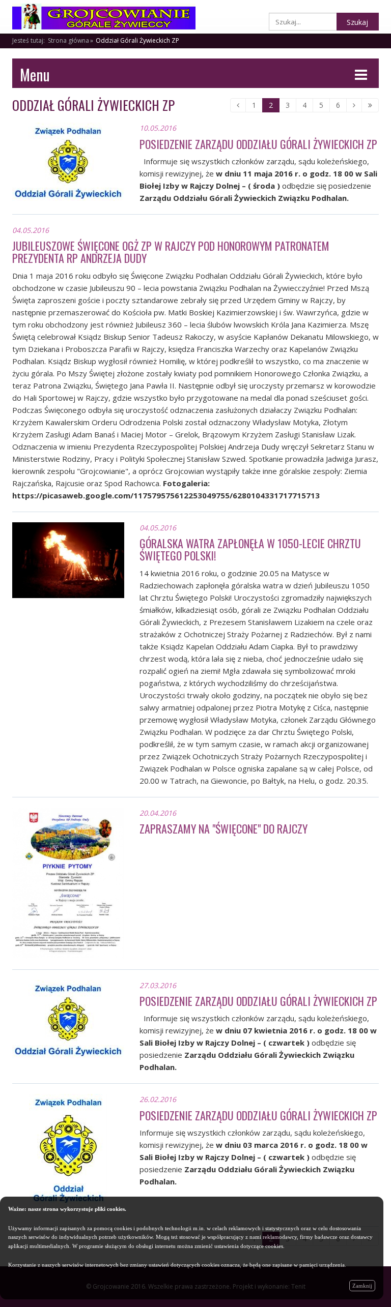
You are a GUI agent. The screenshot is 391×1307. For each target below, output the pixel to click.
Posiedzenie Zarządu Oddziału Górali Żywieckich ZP (258, 144)
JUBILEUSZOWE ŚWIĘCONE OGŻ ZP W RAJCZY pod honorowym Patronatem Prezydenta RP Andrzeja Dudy (170, 251)
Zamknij (362, 1286)
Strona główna (68, 40)
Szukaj (357, 22)
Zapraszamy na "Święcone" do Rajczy (223, 828)
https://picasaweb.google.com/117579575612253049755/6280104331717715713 (166, 495)
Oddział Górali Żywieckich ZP (137, 40)
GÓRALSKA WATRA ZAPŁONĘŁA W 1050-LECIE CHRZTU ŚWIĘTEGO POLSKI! (250, 549)
